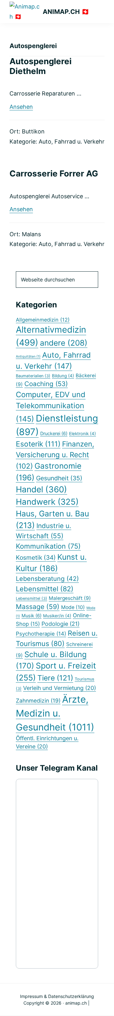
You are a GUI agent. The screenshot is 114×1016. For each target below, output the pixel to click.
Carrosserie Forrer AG (54, 173)
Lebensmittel (44, 589)
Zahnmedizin (38, 700)
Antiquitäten (28, 356)
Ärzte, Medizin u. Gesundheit (55, 713)
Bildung (63, 375)
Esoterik (38, 444)
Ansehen (21, 107)
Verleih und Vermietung (59, 688)
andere (63, 343)
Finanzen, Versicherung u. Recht (55, 455)
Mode (73, 607)
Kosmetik (36, 557)
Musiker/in (57, 615)
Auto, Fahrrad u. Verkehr (71, 141)
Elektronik (82, 433)
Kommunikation (48, 546)
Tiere (55, 678)
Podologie (60, 623)
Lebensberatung (47, 578)
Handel (41, 489)
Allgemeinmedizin (43, 320)
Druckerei (53, 433)
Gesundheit (59, 478)
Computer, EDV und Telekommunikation (51, 406)
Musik (31, 615)
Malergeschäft (70, 598)
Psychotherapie (41, 634)
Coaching (46, 384)
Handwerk (47, 502)
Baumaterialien (33, 375)
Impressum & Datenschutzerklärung (57, 996)
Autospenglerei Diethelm (41, 66)
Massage (38, 607)
